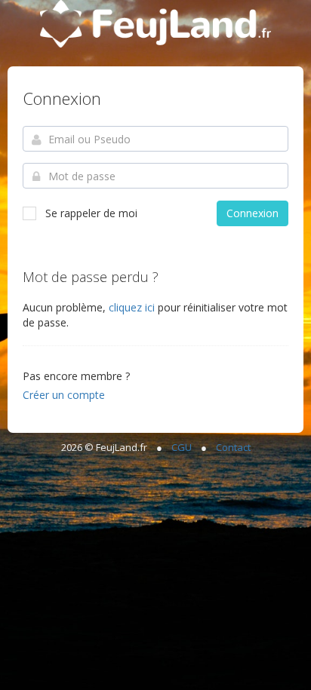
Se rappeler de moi (91, 213)
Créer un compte (64, 395)
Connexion (252, 213)
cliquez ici (133, 307)
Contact (233, 447)
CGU (181, 447)
